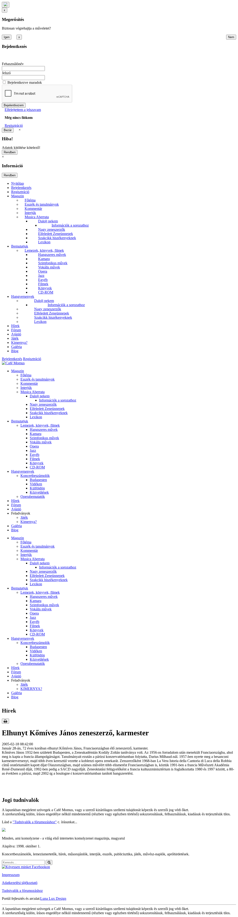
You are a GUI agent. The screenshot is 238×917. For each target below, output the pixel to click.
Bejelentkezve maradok (24, 82)
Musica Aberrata (37, 217)
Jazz (41, 276)
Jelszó (6, 73)
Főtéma (30, 200)
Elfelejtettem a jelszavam (23, 110)
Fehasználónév (13, 64)
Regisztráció (14, 125)
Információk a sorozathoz (70, 225)
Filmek (43, 284)
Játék (15, 338)
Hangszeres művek (52, 255)
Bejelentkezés (21, 188)
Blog (14, 351)
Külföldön (37, 488)
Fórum (16, 330)
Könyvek (45, 288)
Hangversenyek (22, 296)
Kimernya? (19, 343)
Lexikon (44, 242)
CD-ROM (45, 292)
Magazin (17, 196)
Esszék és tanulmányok (42, 204)
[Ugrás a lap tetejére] (5, 5)
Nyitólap (17, 183)
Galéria (16, 347)
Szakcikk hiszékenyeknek (57, 238)
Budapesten (38, 480)
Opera (42, 271)
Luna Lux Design (53, 898)
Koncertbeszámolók (35, 476)
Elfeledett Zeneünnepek (55, 234)
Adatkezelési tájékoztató (19, 883)
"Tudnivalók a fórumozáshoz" (35, 822)
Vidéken (36, 484)
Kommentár (33, 209)
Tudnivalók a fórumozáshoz (22, 891)
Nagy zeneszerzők (51, 229)
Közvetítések (39, 492)
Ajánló (16, 334)
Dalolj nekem (48, 221)
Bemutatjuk (19, 246)
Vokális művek (49, 267)
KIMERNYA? (31, 689)
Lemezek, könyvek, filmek (44, 250)
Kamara (44, 259)
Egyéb (43, 280)
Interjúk (30, 213)
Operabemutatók (32, 497)
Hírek (15, 326)
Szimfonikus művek (52, 263)
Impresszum (11, 875)
